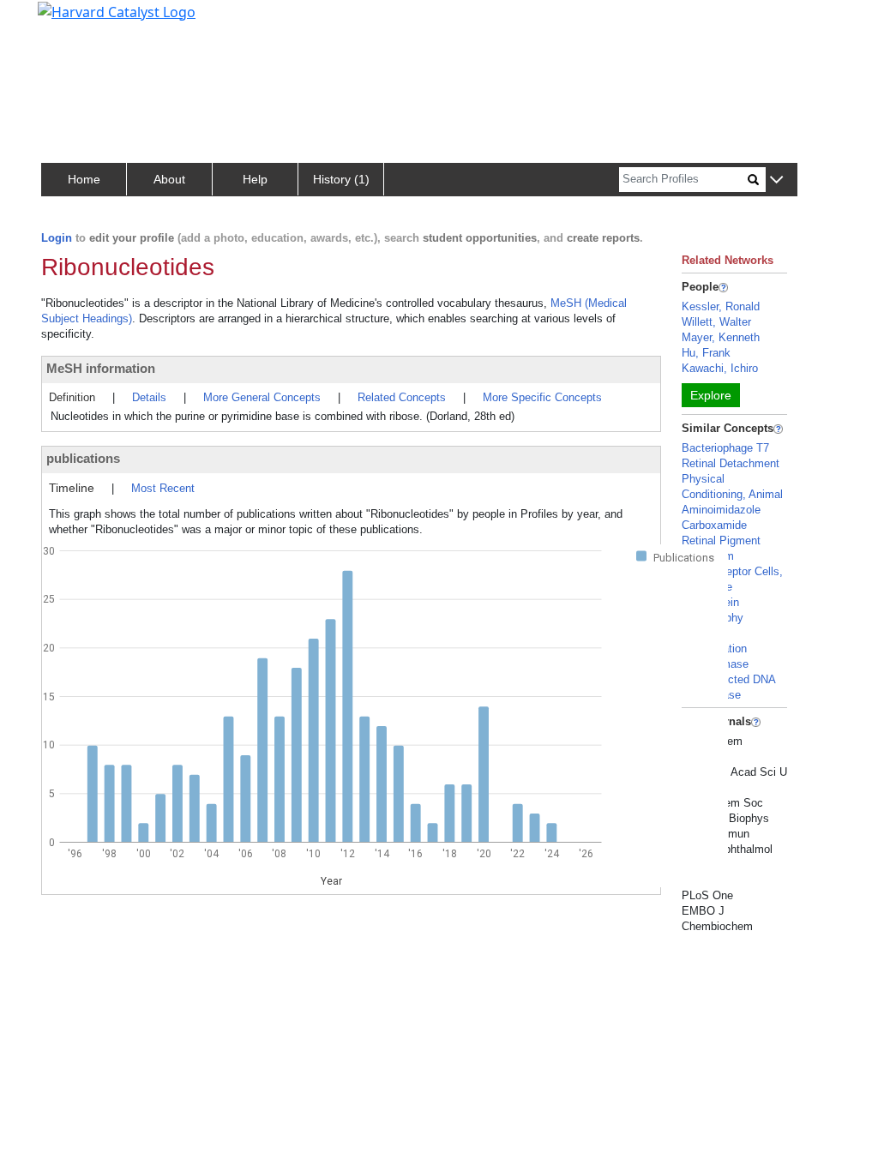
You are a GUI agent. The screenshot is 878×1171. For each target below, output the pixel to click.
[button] (776, 180)
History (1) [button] (341, 179)
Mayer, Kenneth (721, 337)
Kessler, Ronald (721, 306)
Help (255, 179)
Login (56, 237)
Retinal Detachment (730, 463)
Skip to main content (71, 20)
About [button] (169, 179)
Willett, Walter (716, 321)
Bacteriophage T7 (725, 447)
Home (84, 179)
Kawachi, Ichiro (720, 368)
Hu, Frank (706, 352)
